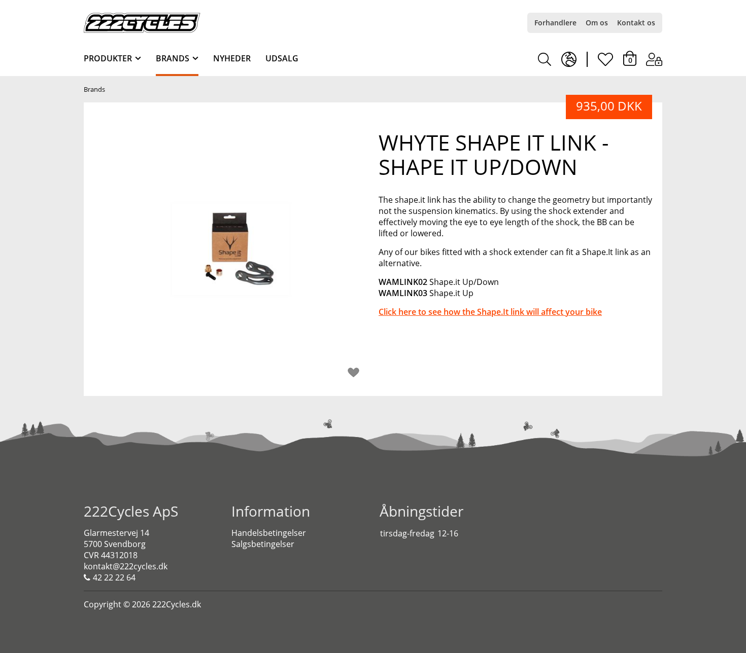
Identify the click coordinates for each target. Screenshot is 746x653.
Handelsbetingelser (268, 532)
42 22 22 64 (114, 577)
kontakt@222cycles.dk (125, 566)
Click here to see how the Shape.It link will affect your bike (490, 311)
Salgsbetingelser (262, 544)
